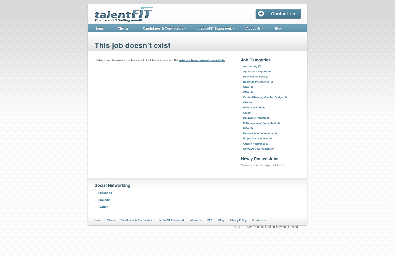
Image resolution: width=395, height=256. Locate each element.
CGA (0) (248, 86)
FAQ (210, 220)
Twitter (103, 206)
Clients (124, 28)
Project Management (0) (257, 138)
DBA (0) (248, 102)
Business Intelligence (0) (258, 81)
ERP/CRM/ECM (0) (254, 107)
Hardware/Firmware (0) (256, 117)
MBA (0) (248, 128)
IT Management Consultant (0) (261, 123)
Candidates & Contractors (164, 28)
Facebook (105, 192)
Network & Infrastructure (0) (260, 133)
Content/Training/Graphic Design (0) (265, 97)
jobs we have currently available (202, 60)
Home (100, 28)
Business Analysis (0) (256, 76)
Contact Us (259, 220)
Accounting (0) (252, 66)
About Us (255, 28)
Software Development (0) (259, 148)
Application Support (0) (257, 71)
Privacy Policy (238, 220)
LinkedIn (104, 200)
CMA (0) (248, 92)
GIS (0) (247, 112)
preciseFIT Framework (216, 28)
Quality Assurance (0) (256, 143)
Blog (278, 28)
